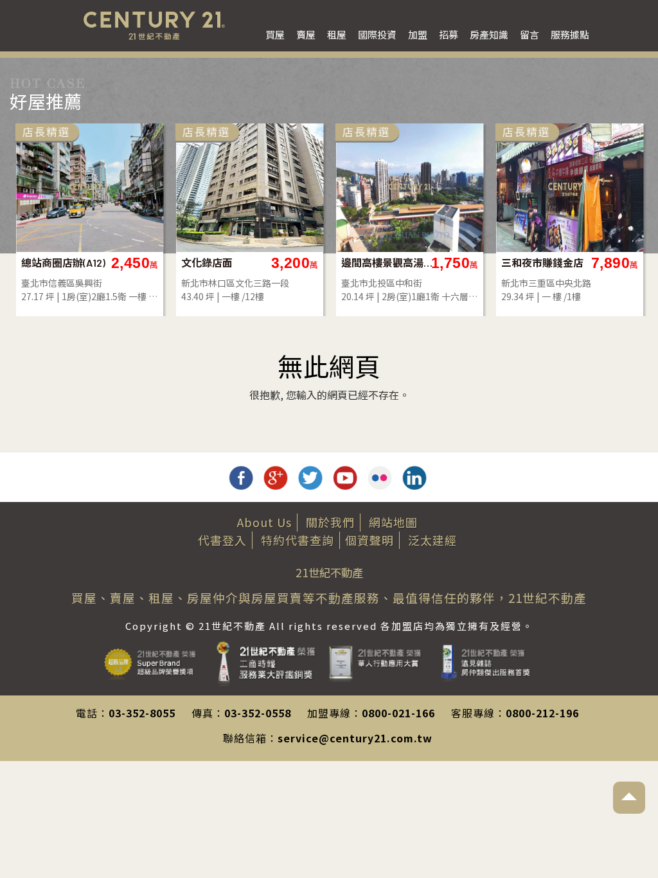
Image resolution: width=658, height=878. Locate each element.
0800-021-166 (398, 713)
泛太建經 (432, 540)
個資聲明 (369, 540)
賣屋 (306, 34)
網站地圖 (393, 522)
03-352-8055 (142, 713)
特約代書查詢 (297, 540)
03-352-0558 (257, 713)
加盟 (417, 34)
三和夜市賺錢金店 (542, 262)
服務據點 (570, 34)
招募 (448, 34)
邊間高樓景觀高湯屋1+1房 (387, 262)
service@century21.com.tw (355, 738)
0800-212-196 (542, 713)
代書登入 (222, 540)
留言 (529, 34)
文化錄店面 (207, 262)
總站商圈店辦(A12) (63, 262)
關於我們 (330, 522)
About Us (264, 522)
